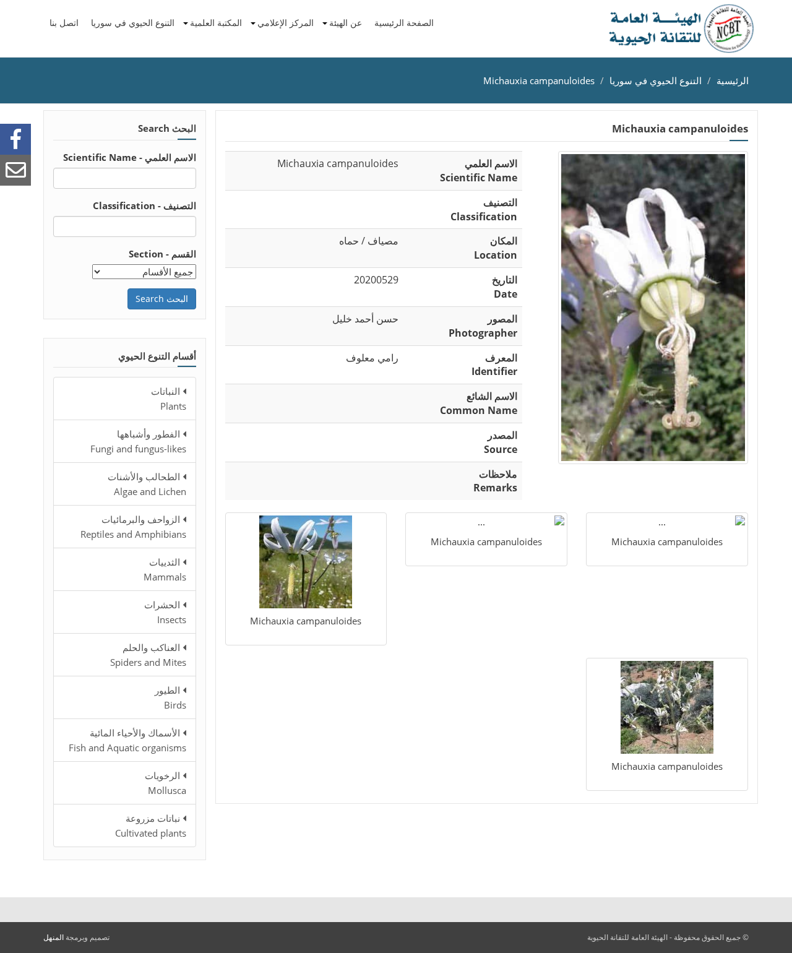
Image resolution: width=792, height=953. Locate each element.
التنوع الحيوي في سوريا (132, 22)
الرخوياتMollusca (165, 782)
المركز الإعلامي (285, 22)
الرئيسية (733, 80)
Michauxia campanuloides (539, 80)
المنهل (53, 937)
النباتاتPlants (168, 398)
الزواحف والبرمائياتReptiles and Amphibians (133, 526)
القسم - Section (162, 254)
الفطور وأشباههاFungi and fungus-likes (138, 441)
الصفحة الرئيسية (404, 22)
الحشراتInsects (165, 612)
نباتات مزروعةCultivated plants (150, 825)
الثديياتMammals (165, 569)
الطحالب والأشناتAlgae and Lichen (147, 484)
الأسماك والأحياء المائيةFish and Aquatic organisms (127, 740)
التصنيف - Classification (144, 205)
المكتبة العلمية (216, 22)
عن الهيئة (345, 22)
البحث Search (162, 298)
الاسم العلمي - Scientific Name (129, 157)
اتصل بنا (64, 22)
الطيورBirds (170, 697)
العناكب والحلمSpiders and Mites (148, 654)
